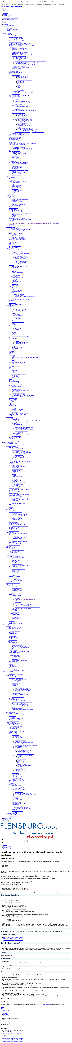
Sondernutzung (15, 285)
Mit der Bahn (15, 812)
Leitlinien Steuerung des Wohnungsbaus (21, 700)
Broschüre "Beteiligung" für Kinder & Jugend (27, 129)
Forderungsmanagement (17, 590)
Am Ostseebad (20, 90)
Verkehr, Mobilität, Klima (12, 730)
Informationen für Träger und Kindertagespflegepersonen (24, 92)
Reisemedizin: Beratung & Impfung (20, 382)
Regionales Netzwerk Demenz (16, 437)
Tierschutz (14, 298)
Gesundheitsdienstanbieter (20, 63)
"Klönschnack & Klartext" (18, 550)
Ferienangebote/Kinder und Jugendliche (18, 362)
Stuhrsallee (19, 78)
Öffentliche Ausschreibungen (12, 29)
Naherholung (12, 355)
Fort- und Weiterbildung (17, 564)
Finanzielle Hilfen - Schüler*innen (19, 670)
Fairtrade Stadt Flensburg (14, 495)
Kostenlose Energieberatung (18, 779)
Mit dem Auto (15, 800)
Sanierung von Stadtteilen (17, 450)
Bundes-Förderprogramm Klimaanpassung (24, 742)
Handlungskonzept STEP (17, 211)
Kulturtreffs (14, 324)
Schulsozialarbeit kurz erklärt (18, 147)
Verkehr (8, 365)
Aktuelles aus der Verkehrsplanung (16, 731)
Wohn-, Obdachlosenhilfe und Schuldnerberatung (20, 203)
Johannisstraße (20, 82)
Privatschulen (12, 194)
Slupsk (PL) (17, 329)
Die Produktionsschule (17, 210)
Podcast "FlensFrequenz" (11, 32)
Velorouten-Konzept (16, 804)
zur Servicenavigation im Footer (10, 19)
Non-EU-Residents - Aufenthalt (22, 253)
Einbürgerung (15, 267)
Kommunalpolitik (10, 532)
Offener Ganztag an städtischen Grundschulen (19, 651)
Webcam (8, 30)
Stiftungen (14, 280)
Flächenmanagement (13, 711)
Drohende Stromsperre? (20, 769)
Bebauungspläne (15, 681)
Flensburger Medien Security (23, 125)
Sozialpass (11, 220)
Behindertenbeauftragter (14, 441)
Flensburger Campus (16, 458)
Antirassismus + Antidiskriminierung (17, 244)
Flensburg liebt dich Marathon (21, 342)
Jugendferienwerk (16, 111)
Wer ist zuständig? (16, 94)
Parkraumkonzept (18, 790)
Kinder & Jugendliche (14, 488)
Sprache (11, 232)
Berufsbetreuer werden (17, 201)
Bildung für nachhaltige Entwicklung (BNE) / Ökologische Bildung (30, 132)
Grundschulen (12, 177)
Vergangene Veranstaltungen (21, 746)
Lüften (18, 757)
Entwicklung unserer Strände (18, 456)
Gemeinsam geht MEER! (11, 813)
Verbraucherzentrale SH (22, 751)
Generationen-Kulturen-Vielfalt (21, 431)
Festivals (14, 323)
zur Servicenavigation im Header (10, 18)
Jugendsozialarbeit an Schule (18, 172)
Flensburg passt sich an (20, 741)
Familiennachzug (21, 254)
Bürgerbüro (11, 265)
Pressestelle (11, 593)
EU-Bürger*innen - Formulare (21, 257)
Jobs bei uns (9, 28)
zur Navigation (6, 16)
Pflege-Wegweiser (16, 433)
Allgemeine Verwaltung (17, 567)
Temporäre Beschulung (17, 175)
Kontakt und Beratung (17, 290)
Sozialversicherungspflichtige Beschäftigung (24, 605)
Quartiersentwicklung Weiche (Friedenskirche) (22, 702)
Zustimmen (3, 10)
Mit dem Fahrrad (15, 797)
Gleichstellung (12, 463)
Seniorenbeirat (12, 438)
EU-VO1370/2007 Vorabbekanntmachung (21, 808)
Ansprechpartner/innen (17, 580)
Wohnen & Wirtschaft (8, 671)
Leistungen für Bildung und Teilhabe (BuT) (21, 219)
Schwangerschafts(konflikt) (21, 58)
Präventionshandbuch (16, 68)
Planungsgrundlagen (13, 493)
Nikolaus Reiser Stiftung (14, 631)
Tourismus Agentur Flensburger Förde (20, 499)
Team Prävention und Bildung (18, 113)
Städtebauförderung (10, 722)
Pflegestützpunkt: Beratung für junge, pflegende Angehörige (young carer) (31, 420)
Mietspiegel (14, 609)
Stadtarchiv (17, 317)
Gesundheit (14, 561)
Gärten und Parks (16, 358)
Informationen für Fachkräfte (18, 66)
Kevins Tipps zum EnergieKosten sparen (24, 755)
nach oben (3, 1008)
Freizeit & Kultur (10, 305)
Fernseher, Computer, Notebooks (24, 765)
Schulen (8, 176)
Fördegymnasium (16, 186)
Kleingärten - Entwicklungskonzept (20, 457)
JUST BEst (14, 158)
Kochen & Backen (21, 759)
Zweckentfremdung (13, 816)
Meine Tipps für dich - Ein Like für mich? (26, 768)
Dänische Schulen (13, 178)
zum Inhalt (5, 13)
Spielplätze (17, 100)
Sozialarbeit (11, 243)
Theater (13, 311)
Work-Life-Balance (16, 560)
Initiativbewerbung (16, 578)
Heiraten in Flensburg (16, 291)
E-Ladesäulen (15, 376)
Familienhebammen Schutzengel (22, 57)
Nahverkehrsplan (18, 799)
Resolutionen (15, 540)
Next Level (14, 216)
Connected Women (13, 242)
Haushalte (17, 603)
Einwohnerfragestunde (14, 523)
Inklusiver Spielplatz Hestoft (18, 486)
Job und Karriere (10, 555)
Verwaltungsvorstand (11, 547)
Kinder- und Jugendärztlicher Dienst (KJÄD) (19, 95)
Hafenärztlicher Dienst (17, 389)
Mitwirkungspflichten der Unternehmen (20, 299)
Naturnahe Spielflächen (17, 470)
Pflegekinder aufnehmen (17, 38)
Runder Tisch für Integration (15, 233)
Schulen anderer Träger (14, 666)
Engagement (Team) (10, 404)
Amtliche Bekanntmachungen (12, 26)
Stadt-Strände (15, 477)
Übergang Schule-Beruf (14, 151)
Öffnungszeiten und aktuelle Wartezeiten (21, 266)
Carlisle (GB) (18, 328)
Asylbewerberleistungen (17, 251)
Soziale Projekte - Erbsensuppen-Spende (24, 427)
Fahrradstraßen (18, 788)
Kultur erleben (12, 306)
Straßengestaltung (16, 693)
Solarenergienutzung (16, 778)
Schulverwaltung (13, 650)
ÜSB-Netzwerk (15, 157)
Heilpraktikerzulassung (17, 384)
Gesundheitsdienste (10, 380)
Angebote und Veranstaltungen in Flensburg (24, 429)
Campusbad (14, 333)
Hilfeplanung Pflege (16, 423)
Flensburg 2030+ (13, 732)
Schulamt (11, 664)
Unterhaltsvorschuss (13, 159)
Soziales (8, 195)
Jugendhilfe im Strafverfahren (15, 138)
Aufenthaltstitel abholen (20, 260)
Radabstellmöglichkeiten (20, 789)
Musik (13, 313)
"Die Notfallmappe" (19, 432)
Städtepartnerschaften (16, 327)
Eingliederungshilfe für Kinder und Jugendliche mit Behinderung (23, 45)
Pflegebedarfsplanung (16, 436)
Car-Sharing (14, 375)
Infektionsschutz (12, 385)
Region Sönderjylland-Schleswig (19, 503)
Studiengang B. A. (16, 571)
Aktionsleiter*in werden (22, 116)
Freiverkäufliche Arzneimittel (18, 393)
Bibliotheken (12, 352)
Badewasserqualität (19, 387)
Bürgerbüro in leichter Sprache (18, 270)
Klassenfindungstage (22, 118)
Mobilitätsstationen (19, 792)
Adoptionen (14, 39)
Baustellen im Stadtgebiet (14, 366)
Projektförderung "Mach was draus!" (25, 128)
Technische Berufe (16, 570)
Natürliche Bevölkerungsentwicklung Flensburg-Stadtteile (27, 607)
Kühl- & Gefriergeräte (22, 760)
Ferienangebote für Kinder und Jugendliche (18, 48)
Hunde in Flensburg (16, 282)
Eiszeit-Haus (20, 310)
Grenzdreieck (15, 501)
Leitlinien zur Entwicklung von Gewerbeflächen (22, 709)
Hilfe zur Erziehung (13, 71)
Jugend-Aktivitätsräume (17, 476)
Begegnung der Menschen (15, 246)
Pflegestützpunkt (15, 419)
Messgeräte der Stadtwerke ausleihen (25, 754)
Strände (13, 356)
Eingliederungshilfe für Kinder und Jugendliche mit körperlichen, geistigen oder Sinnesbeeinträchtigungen (35, 223)
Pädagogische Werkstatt (17, 645)
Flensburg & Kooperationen (15, 460)
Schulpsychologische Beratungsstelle (17, 144)
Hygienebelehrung (16, 391)
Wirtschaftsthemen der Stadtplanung (17, 703)
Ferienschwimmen (13, 640)
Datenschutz (14, 271)
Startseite (5, 845)
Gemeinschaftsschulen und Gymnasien (17, 181)
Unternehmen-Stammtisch (17, 241)
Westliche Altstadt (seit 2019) (21, 451)
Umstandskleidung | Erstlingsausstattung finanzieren (23, 396)
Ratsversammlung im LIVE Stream (19, 541)
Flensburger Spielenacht (20, 104)
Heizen (19, 756)
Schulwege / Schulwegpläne (15, 654)
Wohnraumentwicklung (14, 699)
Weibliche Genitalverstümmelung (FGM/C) (21, 229)
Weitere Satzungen (16, 683)
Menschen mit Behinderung (12, 439)
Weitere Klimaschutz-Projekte (18, 776)
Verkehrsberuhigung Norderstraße (22, 787)
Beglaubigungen (15, 200)
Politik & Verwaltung (8, 442)
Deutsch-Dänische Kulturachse (16, 724)
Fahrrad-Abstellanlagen (17, 480)
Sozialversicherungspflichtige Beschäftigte (24, 608)
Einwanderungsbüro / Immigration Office (18, 249)
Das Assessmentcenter (17, 214)
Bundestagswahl (18, 273)
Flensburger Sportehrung (14, 638)
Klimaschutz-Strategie (17, 774)
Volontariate (14, 574)
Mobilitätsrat (12, 529)
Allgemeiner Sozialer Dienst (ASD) (17, 40)
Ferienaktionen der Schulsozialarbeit (20, 51)
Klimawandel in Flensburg (20, 740)
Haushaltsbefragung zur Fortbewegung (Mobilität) (26, 794)
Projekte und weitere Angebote (19, 238)
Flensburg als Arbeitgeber (14, 556)
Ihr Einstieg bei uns (13, 566)
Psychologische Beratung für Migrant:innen (21, 230)
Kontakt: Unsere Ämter (11, 443)
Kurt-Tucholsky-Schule (17, 190)
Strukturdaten (18, 602)
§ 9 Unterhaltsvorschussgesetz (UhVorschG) (13, 940)
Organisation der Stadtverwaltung (13, 583)
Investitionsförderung (13, 629)
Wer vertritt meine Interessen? (15, 512)
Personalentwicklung (16, 562)
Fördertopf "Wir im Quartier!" (21, 428)
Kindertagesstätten (16, 75)
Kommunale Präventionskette (15, 135)
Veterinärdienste (12, 292)
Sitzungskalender (15, 536)
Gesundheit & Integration (14, 228)
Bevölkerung (17, 598)
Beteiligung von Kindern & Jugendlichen (18, 524)
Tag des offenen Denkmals (15, 727)
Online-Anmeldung (16, 275)
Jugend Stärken (15, 154)
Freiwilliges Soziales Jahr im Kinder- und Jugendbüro (24, 110)
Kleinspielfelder (15, 481)
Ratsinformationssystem (14, 545)
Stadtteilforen (15, 513)
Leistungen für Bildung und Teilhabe (17, 218)
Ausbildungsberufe (16, 572)
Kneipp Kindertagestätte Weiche (24, 80)
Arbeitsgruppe (15, 471)
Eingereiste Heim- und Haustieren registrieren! (25, 296)
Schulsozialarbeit (13, 146)
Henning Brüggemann (14, 551)
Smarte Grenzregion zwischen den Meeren (21, 461)
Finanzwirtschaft (15, 586)
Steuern (13, 591)
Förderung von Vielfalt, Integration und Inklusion (25, 130)
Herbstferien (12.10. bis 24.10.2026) (20, 49)
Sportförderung (12, 636)
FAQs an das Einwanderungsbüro (19, 262)
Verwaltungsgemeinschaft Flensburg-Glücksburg (22, 498)
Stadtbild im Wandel (13, 447)
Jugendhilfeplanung (13, 139)
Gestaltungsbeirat (15, 519)
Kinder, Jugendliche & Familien (13, 35)
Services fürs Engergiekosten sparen (23, 750)
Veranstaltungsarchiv (16, 648)
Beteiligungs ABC (13, 528)
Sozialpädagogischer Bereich (18, 569)
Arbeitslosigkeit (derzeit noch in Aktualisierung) (25, 599)
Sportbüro (8, 635)
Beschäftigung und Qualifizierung (16, 225)
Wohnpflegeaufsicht (16, 279)
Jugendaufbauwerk (13, 209)
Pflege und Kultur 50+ (14, 418)
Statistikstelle (12, 594)
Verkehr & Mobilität (13, 462)
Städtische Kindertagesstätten (21, 76)
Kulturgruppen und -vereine (18, 322)
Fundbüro (14, 268)
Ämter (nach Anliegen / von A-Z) (16, 444)
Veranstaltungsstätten (16, 320)
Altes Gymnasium (16, 182)
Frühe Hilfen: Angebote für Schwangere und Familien (21, 54)
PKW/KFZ (11, 371)
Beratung (14, 171)
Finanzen (11, 585)
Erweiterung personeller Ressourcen (23, 793)
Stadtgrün (14, 686)
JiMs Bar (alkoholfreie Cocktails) (24, 120)
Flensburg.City (12, 508)
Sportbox (17, 341)
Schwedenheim (20, 89)
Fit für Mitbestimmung (22, 115)
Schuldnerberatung (16, 205)
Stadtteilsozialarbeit (19, 109)
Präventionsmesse (21, 124)
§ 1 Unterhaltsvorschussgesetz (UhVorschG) (13, 937)
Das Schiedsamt (12, 622)
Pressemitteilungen (10, 25)
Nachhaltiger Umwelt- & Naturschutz (20, 413)
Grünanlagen (15, 479)
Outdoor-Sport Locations (17, 347)
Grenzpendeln (12, 717)
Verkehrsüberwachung (17, 281)
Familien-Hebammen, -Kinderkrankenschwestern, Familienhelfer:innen (30, 61)
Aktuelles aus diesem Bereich (21, 106)
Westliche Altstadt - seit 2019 (15, 726)
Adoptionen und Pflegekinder (15, 37)
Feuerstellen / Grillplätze (17, 484)
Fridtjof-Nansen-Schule (17, 185)
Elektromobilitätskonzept (17, 811)
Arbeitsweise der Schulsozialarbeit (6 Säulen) (22, 148)
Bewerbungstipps (16, 579)
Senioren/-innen (9, 417)
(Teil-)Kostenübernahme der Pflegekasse (24, 434)
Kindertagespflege (16, 91)
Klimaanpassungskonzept (20, 743)
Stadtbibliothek (18, 318)
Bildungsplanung (13, 642)
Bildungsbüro (9, 641)
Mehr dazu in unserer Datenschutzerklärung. (11, 6)
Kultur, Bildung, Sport (8, 624)
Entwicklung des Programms (18, 466)
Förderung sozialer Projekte (18, 409)
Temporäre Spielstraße (14, 531)
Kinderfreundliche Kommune (15, 72)
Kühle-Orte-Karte (18, 737)
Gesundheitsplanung (13, 398)
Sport (10, 337)
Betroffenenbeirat (16, 618)
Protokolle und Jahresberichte (18, 237)
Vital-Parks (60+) (15, 467)
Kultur (10, 353)
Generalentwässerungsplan (18, 697)
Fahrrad (10, 368)
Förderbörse (14, 406)
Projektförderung (13, 405)
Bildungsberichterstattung (17, 643)
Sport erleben (15, 348)
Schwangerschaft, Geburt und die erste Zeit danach (26, 64)
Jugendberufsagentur (16, 152)
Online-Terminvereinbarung (21, 261)
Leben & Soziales (7, 33)
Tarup (18, 83)
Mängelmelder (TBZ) (14, 527)
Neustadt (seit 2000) (19, 455)
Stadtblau (14, 685)
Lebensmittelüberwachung (18, 294)
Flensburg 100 (12, 581)
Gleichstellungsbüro (13, 613)
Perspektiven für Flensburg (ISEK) (16, 780)
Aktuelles (5, 24)
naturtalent (14, 695)
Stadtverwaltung (9, 584)
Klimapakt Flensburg (16, 747)
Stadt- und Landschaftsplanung (13, 676)
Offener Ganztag (12, 142)
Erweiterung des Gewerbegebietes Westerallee (22, 705)
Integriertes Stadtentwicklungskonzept (20, 494)
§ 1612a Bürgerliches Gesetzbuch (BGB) (12, 938)
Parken (13, 372)
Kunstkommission (13, 633)
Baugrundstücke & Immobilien (16, 674)
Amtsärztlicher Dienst (14, 381)
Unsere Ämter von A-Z (11, 248)
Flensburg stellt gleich (17, 614)
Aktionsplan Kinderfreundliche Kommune (21, 489)
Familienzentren (12, 47)
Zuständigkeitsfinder (46, 1004)
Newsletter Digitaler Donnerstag (22, 647)
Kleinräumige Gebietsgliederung (19, 714)
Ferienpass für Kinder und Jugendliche (20, 52)
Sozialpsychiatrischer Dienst (15, 399)
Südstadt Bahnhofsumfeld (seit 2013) (23, 452)
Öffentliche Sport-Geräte (17, 469)
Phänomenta (14, 334)
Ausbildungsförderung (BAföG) (16, 206)
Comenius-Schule (16, 191)
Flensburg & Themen (11, 446)
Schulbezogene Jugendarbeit (21, 114)
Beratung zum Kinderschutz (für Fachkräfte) (19, 44)
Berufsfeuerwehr (12, 303)
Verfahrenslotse (12, 161)
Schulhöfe (14, 474)
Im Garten (19, 766)
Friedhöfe (14, 361)
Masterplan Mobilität (16, 785)
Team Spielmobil (15, 97)
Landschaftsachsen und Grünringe (22, 690)
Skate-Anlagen (15, 485)
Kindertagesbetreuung (14, 655)
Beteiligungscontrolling (17, 588)
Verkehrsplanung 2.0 (16, 809)
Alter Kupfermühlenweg (22, 77)
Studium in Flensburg (22, 256)
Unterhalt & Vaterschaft (17, 168)
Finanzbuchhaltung (16, 589)
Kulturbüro (8, 626)
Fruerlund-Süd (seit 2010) (20, 453)
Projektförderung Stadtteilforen (21, 514)
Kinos (13, 319)
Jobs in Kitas (15, 659)
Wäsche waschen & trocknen (23, 762)
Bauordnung (12, 300)
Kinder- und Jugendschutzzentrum (16, 134)
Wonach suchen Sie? (5, 841)
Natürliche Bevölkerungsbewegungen (23, 604)
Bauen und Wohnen (10, 673)
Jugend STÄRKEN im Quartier (19, 153)
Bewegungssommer (16, 346)
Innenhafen (11, 698)
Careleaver (14, 156)
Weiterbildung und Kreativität (15, 363)
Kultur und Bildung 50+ (17, 424)
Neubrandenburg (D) (19, 330)
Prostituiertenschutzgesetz (17, 277)
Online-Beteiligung (13, 522)
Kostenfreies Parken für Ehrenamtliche (17, 414)
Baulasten (14, 301)
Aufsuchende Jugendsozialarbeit (22, 108)
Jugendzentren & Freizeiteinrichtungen (17, 140)
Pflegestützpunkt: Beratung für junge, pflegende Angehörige (22, 143)
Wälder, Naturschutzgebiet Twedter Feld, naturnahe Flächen (25, 357)
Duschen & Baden (21, 764)
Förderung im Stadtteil (17, 410)
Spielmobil (17, 99)
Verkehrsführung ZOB (20, 803)
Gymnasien (14, 669)
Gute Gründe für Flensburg (18, 557)
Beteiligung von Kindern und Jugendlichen (24, 127)
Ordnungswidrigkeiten (17, 377)
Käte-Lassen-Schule (16, 192)
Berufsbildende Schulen (14, 652)
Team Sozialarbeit (16, 105)
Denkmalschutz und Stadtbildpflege (14, 723)
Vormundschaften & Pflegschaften (19, 163)
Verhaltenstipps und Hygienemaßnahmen (21, 390)
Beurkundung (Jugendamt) (18, 166)
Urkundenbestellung (16, 287)
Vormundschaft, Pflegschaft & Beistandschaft (19, 162)
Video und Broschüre (16, 235)
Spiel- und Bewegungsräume (15, 465)
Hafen (13, 707)
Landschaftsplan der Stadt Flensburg (20, 694)
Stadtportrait (11, 325)
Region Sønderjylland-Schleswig (16, 719)
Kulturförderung (15, 412)
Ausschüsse (11, 542)
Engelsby (19, 85)
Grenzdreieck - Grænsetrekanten (16, 718)
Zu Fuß (10, 379)
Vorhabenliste (12, 510)
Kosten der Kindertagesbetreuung (19, 660)
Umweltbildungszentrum (20, 309)
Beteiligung (14, 472)
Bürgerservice (9, 34)
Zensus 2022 (15, 610)
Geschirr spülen (20, 761)
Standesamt (11, 286)
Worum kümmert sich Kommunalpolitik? (18, 533)
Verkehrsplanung (13, 784)
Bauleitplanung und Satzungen (16, 678)
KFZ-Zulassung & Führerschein (19, 374)
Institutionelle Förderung (14, 628)
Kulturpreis (11, 632)
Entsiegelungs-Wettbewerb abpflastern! (23, 738)
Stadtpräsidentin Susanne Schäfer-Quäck (18, 543)
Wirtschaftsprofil (12, 716)
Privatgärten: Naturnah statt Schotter (23, 689)
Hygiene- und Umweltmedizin (15, 403)
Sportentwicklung (13, 637)
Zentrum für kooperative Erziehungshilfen (18, 170)
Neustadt (19, 87)
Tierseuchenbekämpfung (17, 295)
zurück (2, 1007)
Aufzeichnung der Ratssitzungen (19, 537)
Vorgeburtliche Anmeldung (18, 289)
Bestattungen (15, 284)
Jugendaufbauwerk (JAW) (15, 137)
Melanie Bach (12, 553)
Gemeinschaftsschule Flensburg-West (20, 187)
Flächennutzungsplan (16, 680)
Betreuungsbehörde (13, 197)
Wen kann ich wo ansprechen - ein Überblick (22, 149)
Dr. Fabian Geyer (13, 548)
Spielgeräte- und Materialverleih (22, 101)
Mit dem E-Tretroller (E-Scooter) (19, 806)
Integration (11, 490)
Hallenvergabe (18, 344)
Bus (10, 367)
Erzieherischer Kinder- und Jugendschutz (24, 119)
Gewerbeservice (9, 675)
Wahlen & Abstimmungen (17, 272)
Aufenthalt (14, 252)
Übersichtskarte (15, 559)
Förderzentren (12, 180)
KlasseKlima (15, 775)
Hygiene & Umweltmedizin (18, 386)
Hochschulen (12, 665)
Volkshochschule (13, 662)
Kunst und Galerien (16, 314)
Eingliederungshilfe (13, 222)
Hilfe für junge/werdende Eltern (19, 56)
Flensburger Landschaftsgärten (21, 688)
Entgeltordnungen (16, 505)
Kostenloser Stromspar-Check (24, 752)
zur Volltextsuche (7, 14)
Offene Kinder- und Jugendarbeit (19, 53)
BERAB (14, 215)
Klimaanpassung (15, 735)
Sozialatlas (11, 196)
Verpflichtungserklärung (20, 258)
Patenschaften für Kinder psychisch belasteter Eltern (26, 62)
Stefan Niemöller (13, 552)
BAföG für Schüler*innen (15, 42)
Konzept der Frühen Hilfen (18, 70)
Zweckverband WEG (16, 500)
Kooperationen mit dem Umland (16, 496)
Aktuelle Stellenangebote (14, 576)
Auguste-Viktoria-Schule (17, 184)
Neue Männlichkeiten (16, 616)
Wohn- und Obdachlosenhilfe (18, 204)
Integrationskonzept (13, 247)
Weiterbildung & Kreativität (15, 349)
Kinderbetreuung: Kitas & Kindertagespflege (19, 73)
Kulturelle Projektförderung (15, 627)
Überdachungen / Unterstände (18, 482)
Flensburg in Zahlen (16, 595)
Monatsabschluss (18, 597)
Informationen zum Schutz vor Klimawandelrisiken (26, 745)
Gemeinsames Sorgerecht (17, 167)
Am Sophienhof (21, 81)
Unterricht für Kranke (16, 173)
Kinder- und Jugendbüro (14, 96)
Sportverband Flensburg (20, 343)
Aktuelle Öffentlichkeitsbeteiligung (19, 679)
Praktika (13, 575)
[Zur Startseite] (29, 838)
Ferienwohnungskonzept (17, 708)
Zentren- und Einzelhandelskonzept (20, 704)
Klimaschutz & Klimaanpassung (16, 733)
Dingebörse (14, 408)
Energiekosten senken (17, 749)
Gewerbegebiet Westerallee (18, 448)
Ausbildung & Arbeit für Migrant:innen (17, 239)
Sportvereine (17, 339)
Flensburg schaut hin (16, 617)
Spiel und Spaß (12, 332)
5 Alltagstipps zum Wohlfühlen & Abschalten (22, 67)
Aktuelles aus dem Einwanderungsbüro (20, 263)
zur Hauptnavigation (7, 15)
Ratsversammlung (13, 534)
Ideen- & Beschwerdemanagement (16, 304)
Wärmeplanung (15, 773)
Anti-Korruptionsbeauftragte (15, 623)
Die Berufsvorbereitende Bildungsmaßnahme (22, 213)
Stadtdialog (11, 783)
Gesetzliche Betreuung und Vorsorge (20, 199)
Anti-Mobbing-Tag (21, 121)
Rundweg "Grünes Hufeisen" (21, 692)
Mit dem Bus (15, 798)
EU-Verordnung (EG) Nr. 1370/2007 (20, 807)
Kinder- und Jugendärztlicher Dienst (17, 394)
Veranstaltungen (18, 736)
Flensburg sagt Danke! (14, 415)
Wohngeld (11, 224)
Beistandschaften (15, 165)
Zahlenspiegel (18, 600)
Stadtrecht (11, 504)
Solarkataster (17, 770)
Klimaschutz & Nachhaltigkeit (15, 491)
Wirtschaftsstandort (10, 712)
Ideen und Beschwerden (14, 521)
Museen (13, 308)
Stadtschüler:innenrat (16, 517)
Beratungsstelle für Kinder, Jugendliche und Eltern (20, 43)
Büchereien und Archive (17, 315)
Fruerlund (19, 86)
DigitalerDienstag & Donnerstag (19, 646)
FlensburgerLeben (19, 425)
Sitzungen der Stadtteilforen (21, 515)
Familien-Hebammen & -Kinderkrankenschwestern (23, 395)
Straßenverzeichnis (16, 612)
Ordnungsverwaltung (13, 276)
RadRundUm (15, 370)
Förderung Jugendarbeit (17, 133)
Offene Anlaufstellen (19, 59)
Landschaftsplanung (13, 684)
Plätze (13, 360)
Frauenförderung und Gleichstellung (20, 565)
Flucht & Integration (10, 227)
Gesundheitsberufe (13, 400)
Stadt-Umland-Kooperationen (15, 781)
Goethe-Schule (15, 189)
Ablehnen (3, 9)
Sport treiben (15, 338)
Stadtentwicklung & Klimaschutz (13, 814)
